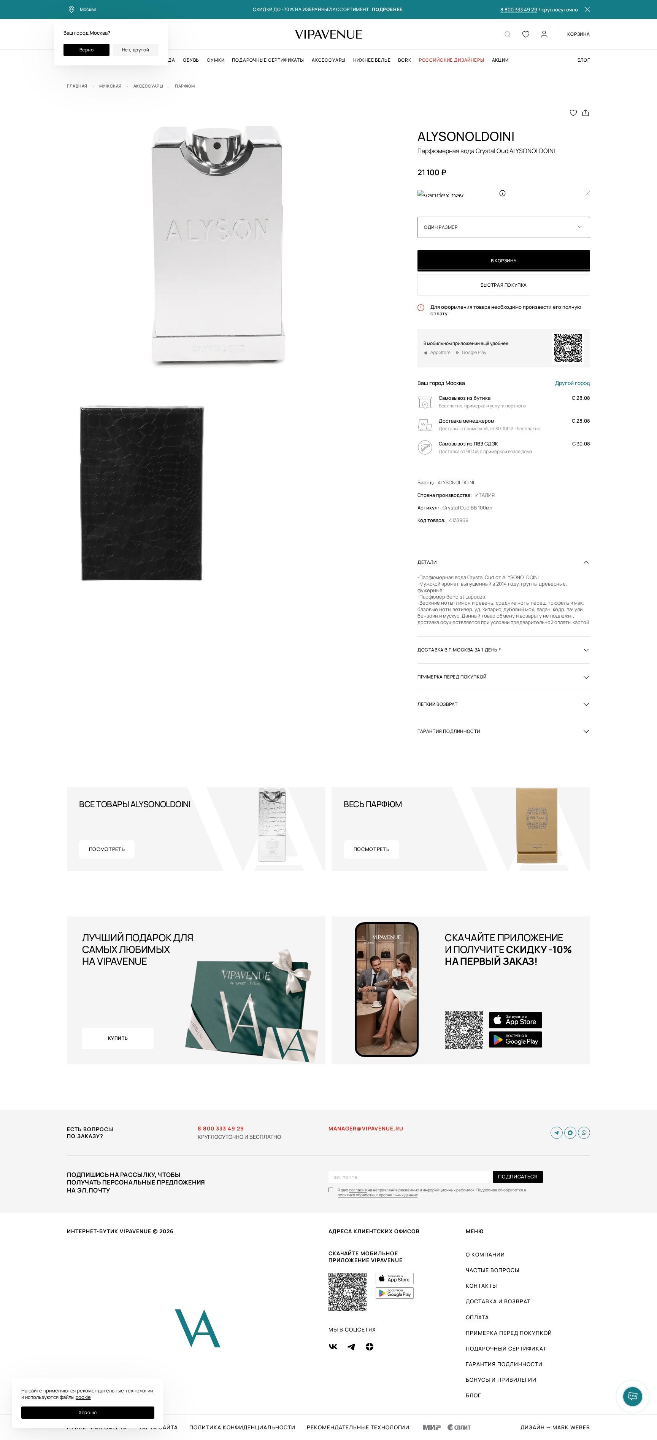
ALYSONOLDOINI (456, 482)
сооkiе (83, 1397)
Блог (584, 60)
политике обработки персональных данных (378, 1195)
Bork (404, 60)
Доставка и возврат (498, 1301)
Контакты (481, 1285)
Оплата (477, 1317)
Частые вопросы (492, 1270)
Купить (118, 1038)
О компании (485, 1254)
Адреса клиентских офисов (374, 1231)
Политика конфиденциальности (242, 1427)
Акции (500, 60)
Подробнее (387, 9)
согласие (358, 1190)
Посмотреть (107, 849)
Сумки (215, 60)
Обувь (191, 60)
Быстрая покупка (504, 285)
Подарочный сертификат (506, 1348)
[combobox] (503, 227)
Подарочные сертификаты (268, 60)
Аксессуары (329, 60)
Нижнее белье (371, 60)
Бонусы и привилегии (501, 1379)
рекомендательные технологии (115, 1390)
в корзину (504, 260)
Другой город (572, 383)
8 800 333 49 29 (518, 10)
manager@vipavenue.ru (365, 1128)
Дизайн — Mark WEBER (555, 1427)
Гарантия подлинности (504, 1364)
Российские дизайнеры (451, 60)
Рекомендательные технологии (358, 1427)
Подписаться (517, 1176)
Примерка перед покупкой (509, 1332)
